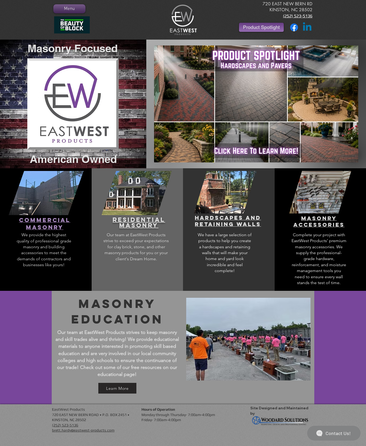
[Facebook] (294, 27)
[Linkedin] (307, 27)
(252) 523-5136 (297, 15)
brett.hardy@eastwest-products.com (83, 430)
